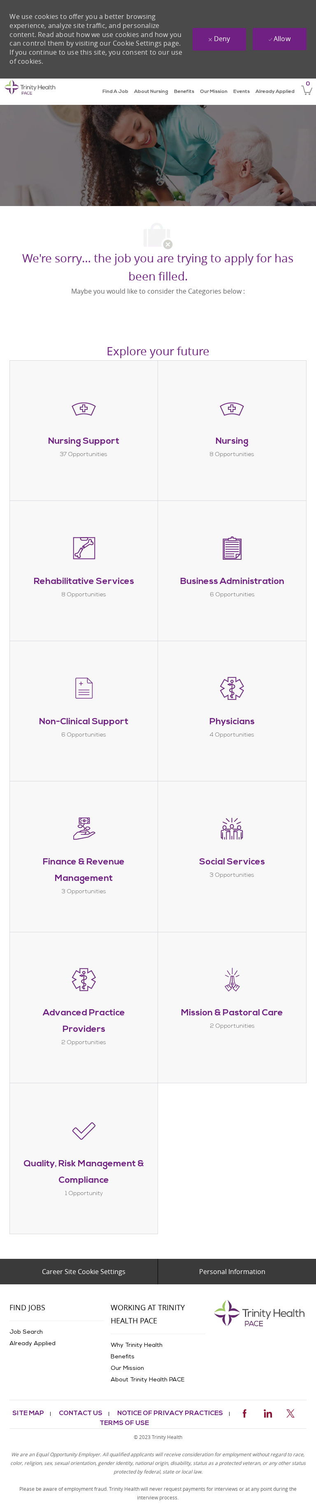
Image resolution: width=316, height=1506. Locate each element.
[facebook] (244, 1412)
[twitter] (290, 1412)
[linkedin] (267, 1412)
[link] (29, 91)
